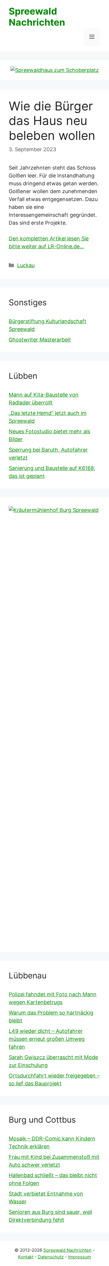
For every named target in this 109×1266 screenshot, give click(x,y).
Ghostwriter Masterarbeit (40, 340)
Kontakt (25, 1257)
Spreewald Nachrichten (37, 17)
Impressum (79, 1257)
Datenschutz (51, 1257)
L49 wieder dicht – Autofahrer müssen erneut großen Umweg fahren (47, 1039)
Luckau (26, 265)
